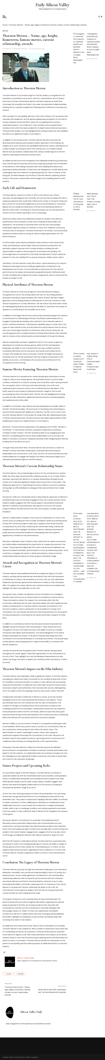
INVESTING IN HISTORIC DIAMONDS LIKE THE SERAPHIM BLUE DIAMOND (52, 991)
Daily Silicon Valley (52, 4)
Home (5, 25)
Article (5, 31)
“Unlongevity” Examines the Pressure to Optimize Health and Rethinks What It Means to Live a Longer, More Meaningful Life (93, 44)
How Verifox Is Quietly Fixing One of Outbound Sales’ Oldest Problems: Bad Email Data (93, 361)
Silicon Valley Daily (38, 48)
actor (9, 974)
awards (20, 974)
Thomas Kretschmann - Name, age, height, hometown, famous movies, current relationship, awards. (17, 991)
